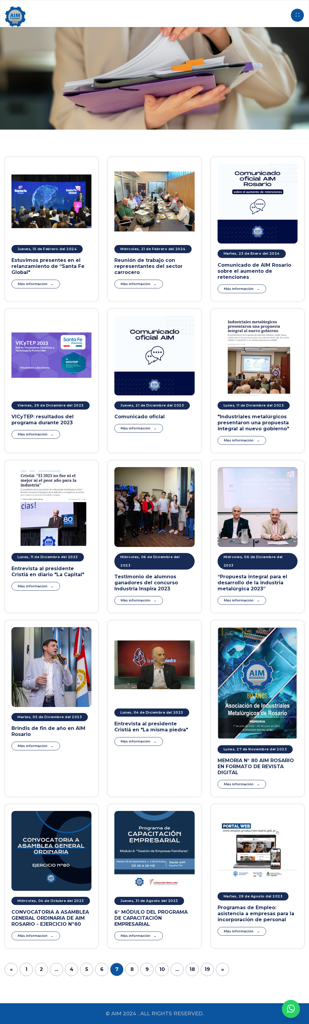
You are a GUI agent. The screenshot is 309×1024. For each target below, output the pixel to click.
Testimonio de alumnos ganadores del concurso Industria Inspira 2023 (146, 583)
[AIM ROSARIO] (291, 1009)
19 (207, 969)
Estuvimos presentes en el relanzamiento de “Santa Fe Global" (47, 266)
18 (192, 969)
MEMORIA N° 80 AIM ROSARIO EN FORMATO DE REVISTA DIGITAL (256, 766)
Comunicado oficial (139, 416)
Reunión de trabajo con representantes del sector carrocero (148, 266)
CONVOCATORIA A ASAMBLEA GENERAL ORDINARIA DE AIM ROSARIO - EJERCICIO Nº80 (50, 918)
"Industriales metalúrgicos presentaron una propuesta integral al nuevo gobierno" (253, 423)
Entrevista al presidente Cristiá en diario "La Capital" (47, 571)
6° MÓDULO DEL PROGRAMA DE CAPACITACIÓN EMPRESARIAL (151, 918)
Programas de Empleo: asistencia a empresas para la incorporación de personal (256, 913)
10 (162, 969)
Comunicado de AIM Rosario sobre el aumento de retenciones (254, 271)
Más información (32, 284)
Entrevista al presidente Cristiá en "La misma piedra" (151, 727)
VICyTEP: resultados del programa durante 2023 (42, 420)
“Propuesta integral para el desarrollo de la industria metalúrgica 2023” (252, 583)
